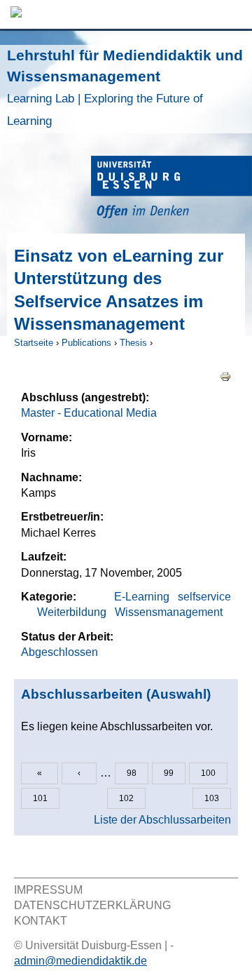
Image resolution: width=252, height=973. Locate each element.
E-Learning (141, 597)
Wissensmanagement (169, 612)
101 (40, 798)
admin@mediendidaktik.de (80, 961)
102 (126, 798)
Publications (86, 342)
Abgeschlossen (59, 652)
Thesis (133, 342)
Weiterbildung (71, 612)
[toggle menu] (234, 14)
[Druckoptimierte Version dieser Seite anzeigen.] (225, 376)
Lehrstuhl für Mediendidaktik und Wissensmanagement (125, 87)
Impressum (48, 890)
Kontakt (40, 921)
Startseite (33, 342)
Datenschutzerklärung (92, 905)
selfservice (204, 597)
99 (169, 773)
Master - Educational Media (89, 413)
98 (131, 773)
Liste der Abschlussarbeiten (162, 820)
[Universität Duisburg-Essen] (171, 189)
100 (208, 773)
